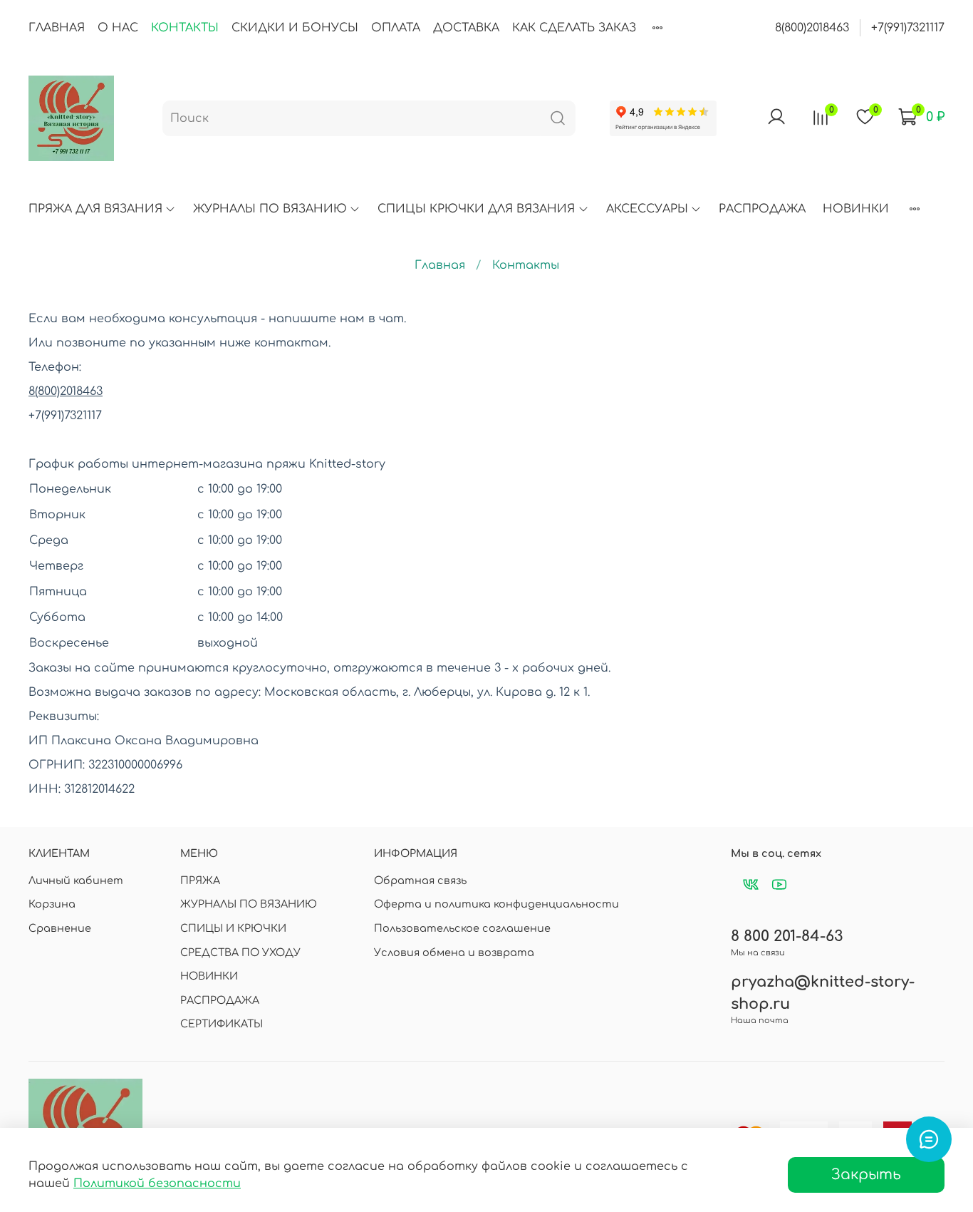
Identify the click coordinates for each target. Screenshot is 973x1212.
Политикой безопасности (157, 1183)
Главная (440, 265)
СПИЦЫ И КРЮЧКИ (233, 928)
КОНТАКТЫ (185, 27)
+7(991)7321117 (908, 27)
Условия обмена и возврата (454, 952)
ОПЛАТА (395, 27)
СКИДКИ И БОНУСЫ (294, 27)
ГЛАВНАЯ (56, 27)
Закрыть (866, 1174)
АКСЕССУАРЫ (647, 208)
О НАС (118, 27)
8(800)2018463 (812, 27)
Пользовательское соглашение (462, 928)
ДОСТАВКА (466, 27)
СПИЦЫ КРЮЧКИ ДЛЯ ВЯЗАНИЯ (476, 208)
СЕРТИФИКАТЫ (221, 1023)
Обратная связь (420, 880)
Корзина (52, 904)
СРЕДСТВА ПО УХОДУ (240, 952)
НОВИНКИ (856, 208)
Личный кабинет (75, 880)
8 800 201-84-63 (787, 936)
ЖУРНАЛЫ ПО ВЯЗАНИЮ (270, 208)
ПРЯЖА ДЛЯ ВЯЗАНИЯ (95, 208)
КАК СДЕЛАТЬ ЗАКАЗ (574, 27)
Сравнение (59, 928)
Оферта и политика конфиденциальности (496, 904)
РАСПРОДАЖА (762, 208)
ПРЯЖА (200, 880)
